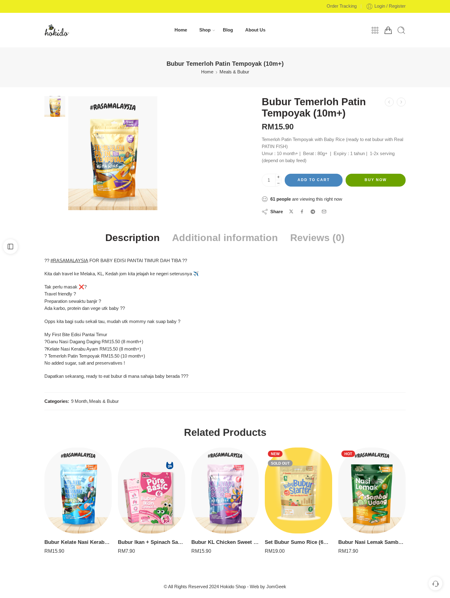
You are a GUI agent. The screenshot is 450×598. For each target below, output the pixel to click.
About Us (255, 30)
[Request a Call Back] (435, 583)
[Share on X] (291, 211)
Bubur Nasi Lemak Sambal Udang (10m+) (372, 542)
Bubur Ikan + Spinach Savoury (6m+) (151, 542)
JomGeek (276, 586)
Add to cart (314, 180)
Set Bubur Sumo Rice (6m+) (298, 542)
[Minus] (278, 183)
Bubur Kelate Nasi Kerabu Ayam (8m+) (78, 542)
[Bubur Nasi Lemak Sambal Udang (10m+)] (372, 490)
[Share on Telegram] (312, 211)
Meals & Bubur (234, 71)
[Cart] (388, 30)
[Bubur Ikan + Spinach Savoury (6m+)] (151, 490)
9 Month (79, 401)
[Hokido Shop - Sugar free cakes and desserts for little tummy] (56, 30)
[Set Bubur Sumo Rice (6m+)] (298, 490)
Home (180, 30)
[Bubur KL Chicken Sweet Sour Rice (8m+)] (225, 490)
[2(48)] (54, 106)
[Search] (401, 30)
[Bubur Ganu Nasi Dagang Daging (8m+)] (389, 102)
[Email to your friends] (324, 211)
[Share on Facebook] (302, 211)
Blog (228, 30)
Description (132, 238)
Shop (205, 30)
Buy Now (376, 180)
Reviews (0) (317, 238)
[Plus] (278, 177)
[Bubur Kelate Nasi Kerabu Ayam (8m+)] (401, 102)
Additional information (225, 238)
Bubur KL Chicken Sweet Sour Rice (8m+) (225, 542)
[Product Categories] (375, 30)
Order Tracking (342, 6)
